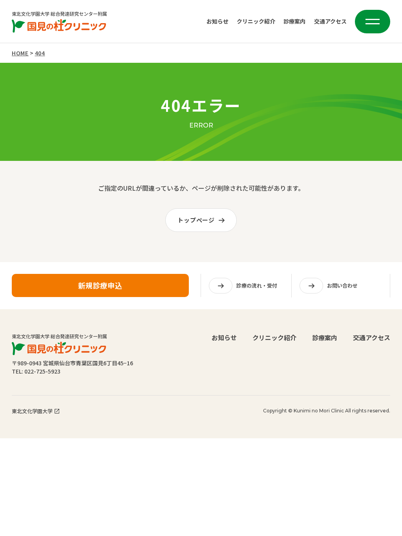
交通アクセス (330, 21)
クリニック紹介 (256, 21)
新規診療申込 (100, 285)
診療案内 (294, 21)
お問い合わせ (342, 285)
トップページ (196, 220)
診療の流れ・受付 (256, 285)
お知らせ (217, 21)
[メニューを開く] (372, 21)
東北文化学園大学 (32, 411)
